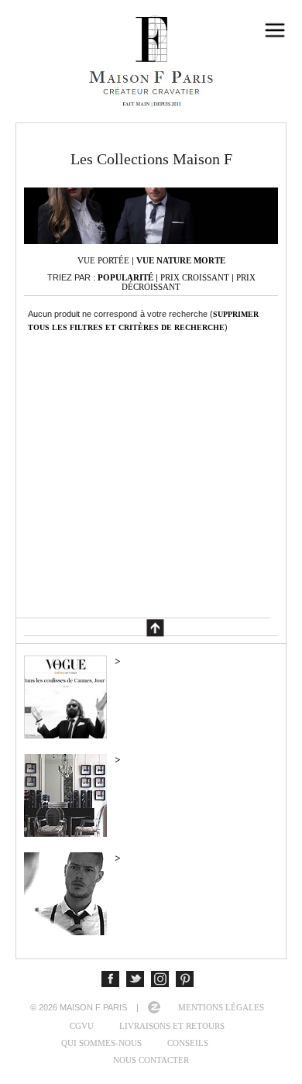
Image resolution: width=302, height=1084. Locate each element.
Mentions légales (221, 1007)
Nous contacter (151, 1060)
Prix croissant (194, 277)
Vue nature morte (180, 260)
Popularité (125, 277)
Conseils (187, 1043)
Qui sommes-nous (101, 1043)
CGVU (82, 1026)
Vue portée (103, 260)
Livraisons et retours (172, 1026)
